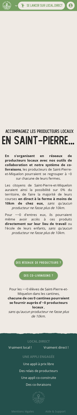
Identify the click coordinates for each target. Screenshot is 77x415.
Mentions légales (22, 411)
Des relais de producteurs (38, 371)
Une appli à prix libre (38, 364)
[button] (16, 5)
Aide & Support (55, 411)
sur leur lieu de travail (46, 223)
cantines (52, 293)
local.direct (38, 341)
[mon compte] (71, 5)
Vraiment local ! (20, 347)
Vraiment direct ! (56, 347)
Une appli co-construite (38, 378)
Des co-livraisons (38, 384)
